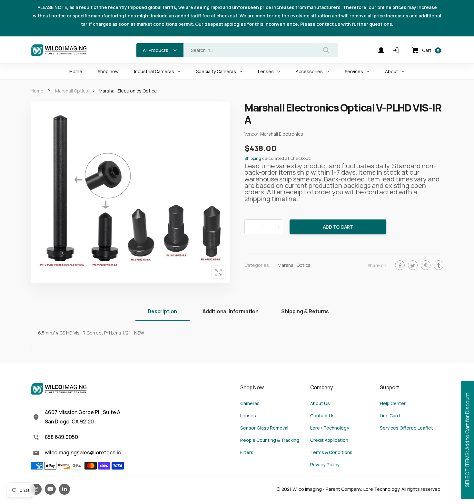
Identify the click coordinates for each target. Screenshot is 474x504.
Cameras (250, 403)
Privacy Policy (325, 464)
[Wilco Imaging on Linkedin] (64, 489)
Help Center (393, 403)
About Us (320, 403)
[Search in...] (326, 50)
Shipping (252, 158)
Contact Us (322, 415)
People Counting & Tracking (269, 440)
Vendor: (252, 134)
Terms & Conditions (331, 452)
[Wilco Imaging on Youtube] (50, 489)
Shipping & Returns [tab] (305, 311)
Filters (246, 452)
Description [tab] (162, 311)
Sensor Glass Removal (264, 428)
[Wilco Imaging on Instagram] (36, 489)
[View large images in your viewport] (218, 272)
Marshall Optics (294, 265)
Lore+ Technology (329, 428)
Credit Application (329, 440)
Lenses (248, 415)
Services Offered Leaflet (406, 428)
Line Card (390, 415)
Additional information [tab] (230, 311)
